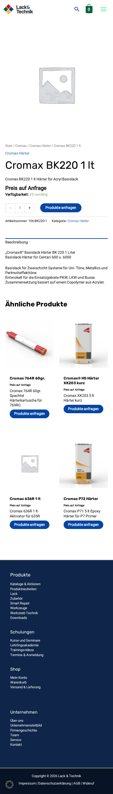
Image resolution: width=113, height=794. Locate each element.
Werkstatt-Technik (24, 612)
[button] (77, 9)
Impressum (27, 783)
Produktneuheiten (23, 588)
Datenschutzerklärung (54, 783)
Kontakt (16, 744)
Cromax (21, 145)
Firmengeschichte (23, 730)
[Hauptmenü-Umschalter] (104, 9)
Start (8, 145)
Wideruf (88, 783)
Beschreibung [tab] (16, 242)
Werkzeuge (18, 607)
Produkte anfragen (60, 207)
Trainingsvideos (22, 649)
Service (15, 739)
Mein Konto (18, 677)
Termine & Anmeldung (26, 654)
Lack (14, 593)
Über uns (16, 720)
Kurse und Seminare (25, 640)
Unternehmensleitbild (26, 725)
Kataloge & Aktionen (25, 583)
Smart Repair (19, 603)
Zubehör (16, 598)
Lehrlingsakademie (24, 645)
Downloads (18, 617)
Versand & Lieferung (25, 687)
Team (14, 735)
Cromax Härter (40, 145)
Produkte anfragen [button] (29, 413)
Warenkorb (18, 682)
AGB (76, 783)
